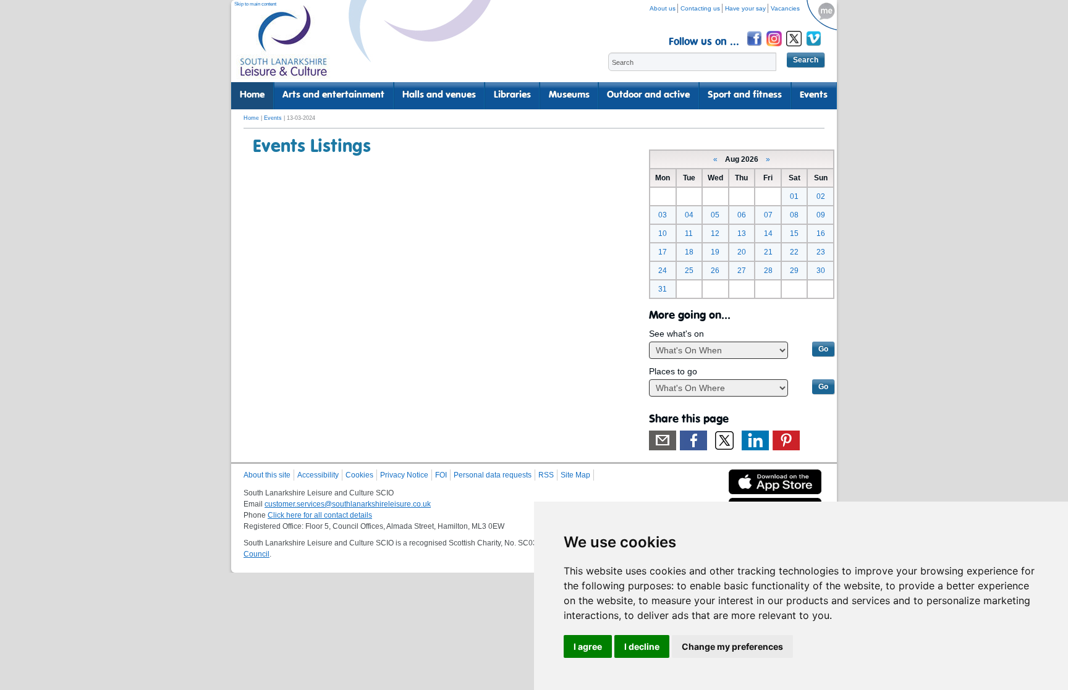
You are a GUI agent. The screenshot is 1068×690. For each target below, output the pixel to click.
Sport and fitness (745, 95)
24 (662, 270)
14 (768, 233)
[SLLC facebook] (755, 47)
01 (794, 196)
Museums (569, 95)
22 (794, 252)
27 (741, 270)
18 (689, 252)
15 (794, 233)
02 (820, 196)
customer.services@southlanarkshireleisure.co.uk (348, 504)
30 (820, 270)
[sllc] (283, 47)
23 (820, 252)
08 (794, 215)
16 (820, 233)
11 (689, 233)
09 (820, 215)
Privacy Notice (404, 475)
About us (663, 8)
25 (689, 270)
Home (252, 95)
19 (715, 252)
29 (794, 270)
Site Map (575, 475)
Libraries (512, 95)
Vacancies (785, 8)
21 (768, 252)
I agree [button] (588, 646)
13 (741, 233)
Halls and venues (439, 95)
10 (662, 233)
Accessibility (318, 475)
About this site (267, 475)
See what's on (676, 334)
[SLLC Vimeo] (814, 47)
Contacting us (700, 8)
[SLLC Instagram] (775, 47)
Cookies (359, 475)
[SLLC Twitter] (795, 47)
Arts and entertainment (333, 95)
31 (662, 289)
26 (715, 270)
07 (768, 215)
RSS (546, 475)
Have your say (745, 8)
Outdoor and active (648, 95)
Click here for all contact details (320, 515)
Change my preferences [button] (732, 646)
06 (741, 215)
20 (741, 252)
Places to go (673, 371)
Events (814, 95)
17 (662, 252)
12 (715, 233)
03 (662, 215)
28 (768, 270)
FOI (441, 475)
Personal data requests (493, 475)
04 (689, 215)
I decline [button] (641, 646)
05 (715, 215)
